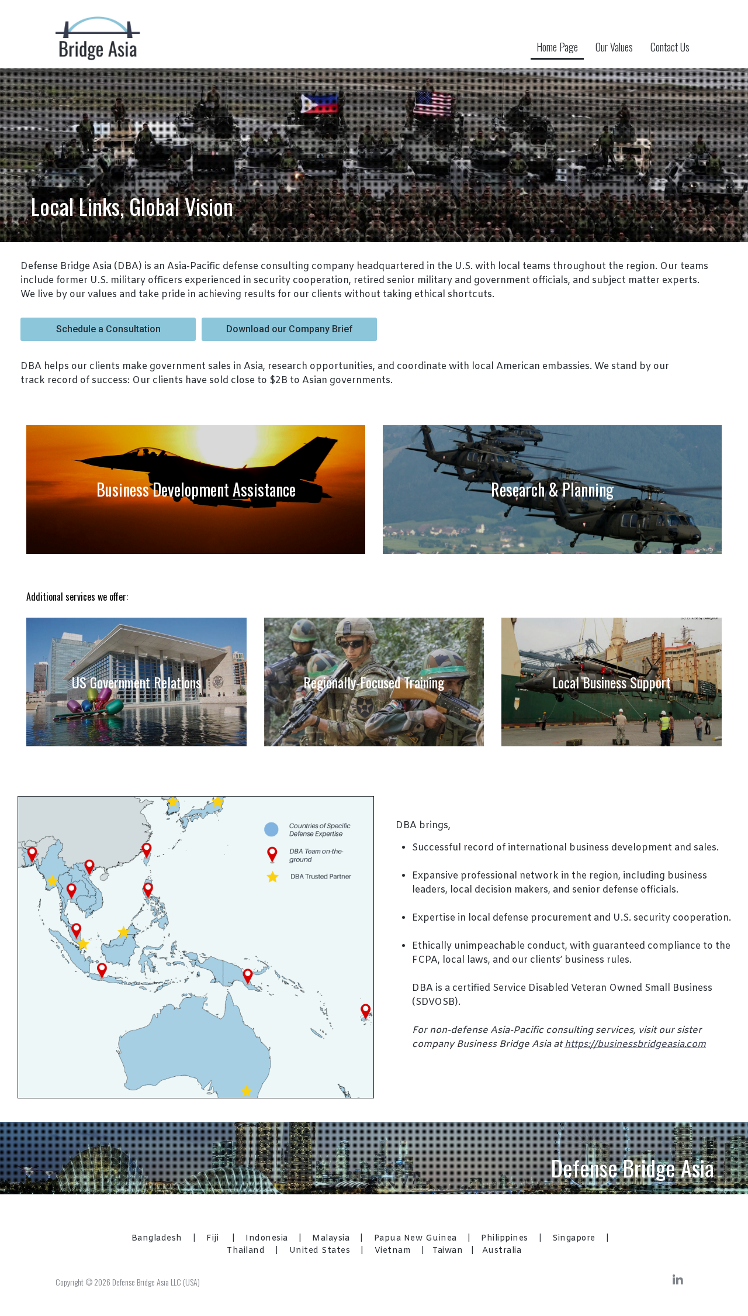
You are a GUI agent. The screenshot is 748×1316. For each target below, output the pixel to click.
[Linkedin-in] (678, 1280)
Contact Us (670, 46)
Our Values (614, 46)
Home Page (557, 46)
